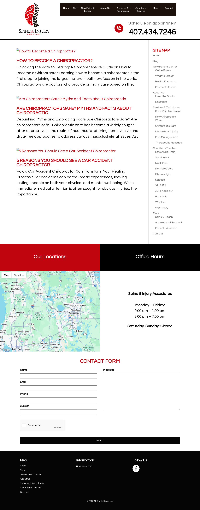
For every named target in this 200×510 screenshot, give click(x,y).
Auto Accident (164, 191)
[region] (50, 311)
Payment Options (165, 87)
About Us (105, 7)
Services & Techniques (123, 9)
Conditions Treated (140, 9)
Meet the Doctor (165, 96)
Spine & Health (164, 217)
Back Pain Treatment (168, 111)
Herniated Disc (164, 168)
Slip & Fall (160, 185)
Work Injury (161, 207)
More (155, 7)
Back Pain (161, 196)
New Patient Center (87, 9)
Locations (161, 102)
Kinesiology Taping (166, 131)
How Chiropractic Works (165, 118)
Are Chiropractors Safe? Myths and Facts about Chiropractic (74, 110)
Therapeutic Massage (168, 142)
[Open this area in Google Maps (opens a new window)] (5, 350)
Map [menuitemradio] (6, 275)
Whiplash (160, 202)
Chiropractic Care (165, 126)
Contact (169, 7)
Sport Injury (162, 157)
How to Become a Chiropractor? (55, 60)
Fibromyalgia (163, 174)
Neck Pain (161, 163)
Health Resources (166, 81)
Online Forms (163, 70)
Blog (75, 7)
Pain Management (166, 137)
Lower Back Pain (165, 152)
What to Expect (164, 76)
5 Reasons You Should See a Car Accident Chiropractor (65, 162)
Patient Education (166, 228)
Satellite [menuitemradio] (19, 275)
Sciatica (160, 179)
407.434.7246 (152, 32)
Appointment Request (168, 222)
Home (66, 7)
